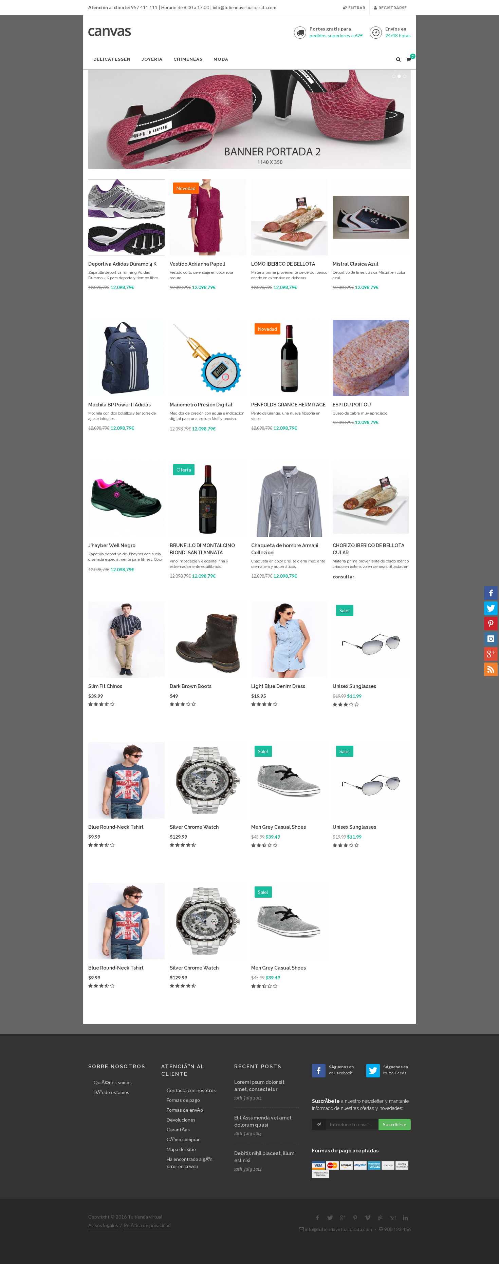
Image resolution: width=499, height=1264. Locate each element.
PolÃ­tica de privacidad (147, 1225)
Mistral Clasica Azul (355, 264)
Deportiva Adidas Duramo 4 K (122, 264)
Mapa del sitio (181, 1149)
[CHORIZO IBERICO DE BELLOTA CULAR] (371, 499)
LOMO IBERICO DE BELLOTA (283, 264)
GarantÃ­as (178, 1129)
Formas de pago (183, 1100)
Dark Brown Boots (190, 686)
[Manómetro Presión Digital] (208, 358)
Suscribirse (394, 1124)
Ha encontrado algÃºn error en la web (189, 1162)
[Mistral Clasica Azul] (371, 217)
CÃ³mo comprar (183, 1139)
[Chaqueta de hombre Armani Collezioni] (289, 499)
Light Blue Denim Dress (278, 686)
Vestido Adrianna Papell (197, 264)
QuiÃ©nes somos (113, 1082)
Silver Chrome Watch (194, 827)
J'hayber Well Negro (111, 545)
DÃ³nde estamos (111, 1092)
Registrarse (392, 7)
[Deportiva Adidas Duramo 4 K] (126, 217)
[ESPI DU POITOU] (371, 358)
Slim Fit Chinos (105, 686)
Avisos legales (103, 1225)
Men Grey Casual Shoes (278, 827)
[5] (408, 58)
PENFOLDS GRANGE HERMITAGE (288, 404)
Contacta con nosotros (191, 1090)
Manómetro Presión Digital (201, 404)
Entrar (356, 7)
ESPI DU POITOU (352, 404)
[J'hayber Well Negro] (126, 499)
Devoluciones (181, 1120)
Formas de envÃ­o (185, 1110)
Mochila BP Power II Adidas (119, 404)
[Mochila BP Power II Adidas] (126, 358)
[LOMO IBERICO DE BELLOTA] (289, 217)
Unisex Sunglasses (354, 686)
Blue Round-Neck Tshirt (116, 827)
